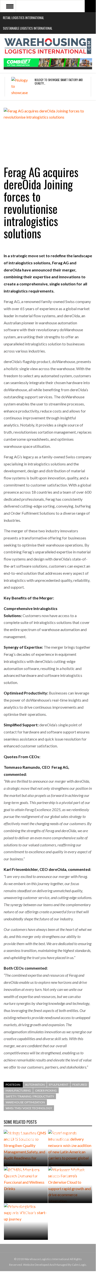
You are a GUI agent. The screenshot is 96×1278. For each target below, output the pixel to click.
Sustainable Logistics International (27, 28)
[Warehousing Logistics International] (48, 46)
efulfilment (58, 1084)
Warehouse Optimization (25, 1102)
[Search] (90, 6)
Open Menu (10, 6)
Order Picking (46, 1090)
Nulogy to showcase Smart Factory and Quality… (59, 81)
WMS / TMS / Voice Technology (29, 1108)
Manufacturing (18, 1090)
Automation (35, 1084)
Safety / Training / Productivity (30, 1096)
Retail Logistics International (23, 17)
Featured (79, 1084)
